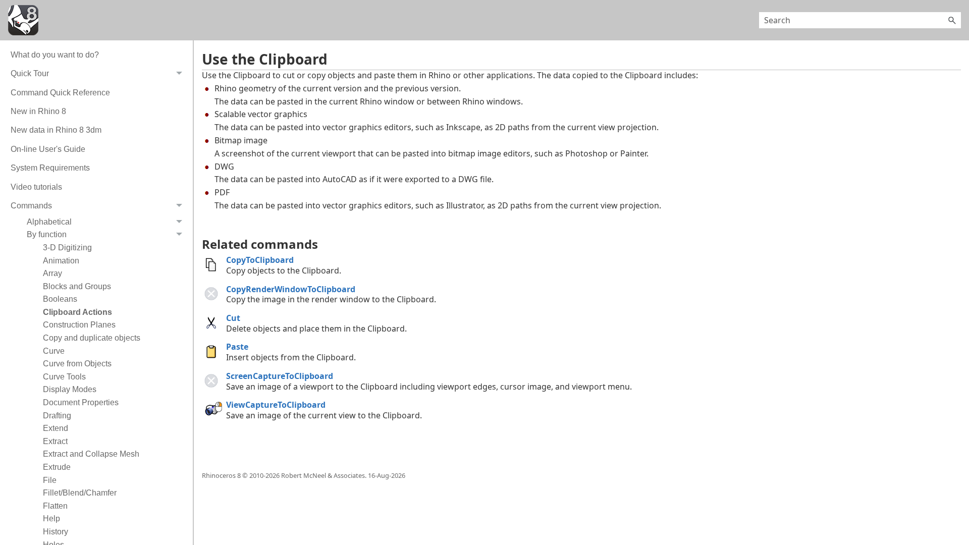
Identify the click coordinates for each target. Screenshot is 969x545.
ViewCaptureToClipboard (276, 404)
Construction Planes (79, 324)
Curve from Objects (77, 363)
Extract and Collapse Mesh (91, 454)
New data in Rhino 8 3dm (56, 130)
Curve (54, 351)
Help (51, 518)
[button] (952, 20)
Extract (55, 441)
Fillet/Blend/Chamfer (80, 492)
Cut (233, 317)
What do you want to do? (55, 54)
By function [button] (47, 234)
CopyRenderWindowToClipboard (290, 289)
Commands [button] (31, 205)
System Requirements (50, 168)
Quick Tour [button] (30, 73)
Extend (55, 428)
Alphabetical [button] (49, 221)
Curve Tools (64, 376)
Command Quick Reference (60, 92)
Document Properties (81, 402)
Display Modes (69, 389)
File (50, 480)
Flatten (55, 506)
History (55, 531)
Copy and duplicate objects (91, 338)
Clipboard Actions (77, 312)
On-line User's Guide (48, 149)
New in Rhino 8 (38, 111)
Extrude (57, 467)
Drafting (57, 415)
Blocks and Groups (77, 286)
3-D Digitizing (67, 247)
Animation (61, 260)
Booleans (60, 299)
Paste (237, 346)
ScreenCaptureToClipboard (279, 376)
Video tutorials (36, 187)
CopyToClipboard (260, 259)
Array (52, 273)
